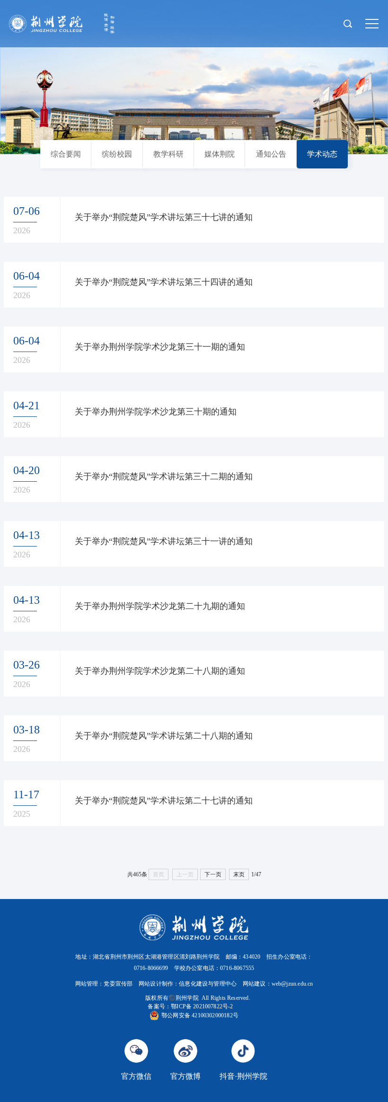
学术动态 (322, 154)
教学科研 (168, 154)
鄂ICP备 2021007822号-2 (202, 1006)
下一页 (212, 874)
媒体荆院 (219, 154)
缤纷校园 (117, 154)
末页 (239, 874)
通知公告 (271, 154)
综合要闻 (66, 154)
